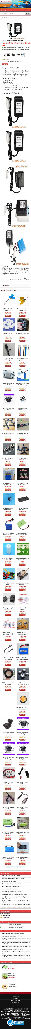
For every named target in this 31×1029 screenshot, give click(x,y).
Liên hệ (16, 1005)
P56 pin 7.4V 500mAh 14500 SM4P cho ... (8, 833)
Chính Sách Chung (15, 1000)
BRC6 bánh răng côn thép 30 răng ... (22, 733)
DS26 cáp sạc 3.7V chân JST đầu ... (22, 783)
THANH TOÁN (15, 1002)
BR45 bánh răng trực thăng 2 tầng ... (22, 484)
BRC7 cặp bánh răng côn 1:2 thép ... (8, 733)
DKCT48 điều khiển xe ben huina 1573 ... (22, 633)
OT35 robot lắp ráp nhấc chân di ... (12, 982)
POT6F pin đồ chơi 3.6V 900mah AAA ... (22, 833)
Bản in (27, 279)
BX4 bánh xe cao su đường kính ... (8, 509)
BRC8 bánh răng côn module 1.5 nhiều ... (8, 409)
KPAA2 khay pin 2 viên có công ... (22, 858)
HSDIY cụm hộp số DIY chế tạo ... (22, 334)
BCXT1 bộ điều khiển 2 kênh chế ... (22, 583)
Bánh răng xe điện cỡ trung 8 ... (22, 608)
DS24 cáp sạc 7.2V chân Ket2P (22, 808)
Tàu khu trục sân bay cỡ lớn (9, 881)
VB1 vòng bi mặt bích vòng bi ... (8, 459)
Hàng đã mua (6, 917)
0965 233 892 (16, 925)
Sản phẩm (15, 998)
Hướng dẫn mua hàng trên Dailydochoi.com (13, 933)
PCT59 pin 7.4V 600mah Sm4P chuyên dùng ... (22, 658)
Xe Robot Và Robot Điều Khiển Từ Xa (11, 886)
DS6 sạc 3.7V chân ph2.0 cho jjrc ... (8, 359)
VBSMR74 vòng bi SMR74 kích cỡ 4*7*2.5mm (22, 410)
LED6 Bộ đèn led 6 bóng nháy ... (8, 783)
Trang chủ (15, 996)
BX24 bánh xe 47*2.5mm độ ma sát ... (22, 683)
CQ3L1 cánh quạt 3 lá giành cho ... (22, 459)
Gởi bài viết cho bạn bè (15, 279)
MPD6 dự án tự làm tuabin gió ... (8, 309)
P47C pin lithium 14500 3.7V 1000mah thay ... (22, 384)
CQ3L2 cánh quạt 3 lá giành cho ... (8, 434)
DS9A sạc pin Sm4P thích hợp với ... (8, 658)
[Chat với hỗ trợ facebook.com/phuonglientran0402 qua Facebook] (20, 924)
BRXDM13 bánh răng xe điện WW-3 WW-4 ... (8, 633)
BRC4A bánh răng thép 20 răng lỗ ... (22, 758)
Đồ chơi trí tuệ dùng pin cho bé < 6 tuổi (11, 891)
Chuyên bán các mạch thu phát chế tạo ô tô (12, 949)
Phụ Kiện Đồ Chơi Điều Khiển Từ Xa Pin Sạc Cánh (14, 894)
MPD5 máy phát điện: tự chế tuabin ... (22, 309)
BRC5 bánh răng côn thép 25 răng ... (8, 758)
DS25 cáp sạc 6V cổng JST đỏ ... (8, 808)
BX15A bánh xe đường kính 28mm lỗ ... (22, 708)
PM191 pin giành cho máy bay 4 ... (22, 509)
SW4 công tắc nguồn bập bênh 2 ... (8, 608)
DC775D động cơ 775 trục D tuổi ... (8, 384)
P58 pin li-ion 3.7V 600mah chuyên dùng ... (22, 534)
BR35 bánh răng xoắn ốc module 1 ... (8, 559)
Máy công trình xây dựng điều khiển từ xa (12, 883)
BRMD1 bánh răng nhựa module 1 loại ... (22, 559)
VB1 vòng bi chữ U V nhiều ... (22, 434)
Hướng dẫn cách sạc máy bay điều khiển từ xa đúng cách (16, 946)
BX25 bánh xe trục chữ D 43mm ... (8, 683)
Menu (4, 10)
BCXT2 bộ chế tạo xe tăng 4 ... (8, 583)
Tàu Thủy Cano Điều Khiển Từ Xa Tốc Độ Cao (13, 878)
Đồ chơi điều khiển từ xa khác (9, 889)
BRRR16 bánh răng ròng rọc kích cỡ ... (8, 334)
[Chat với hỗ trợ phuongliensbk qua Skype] (0, 925)
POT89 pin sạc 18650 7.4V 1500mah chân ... (8, 858)
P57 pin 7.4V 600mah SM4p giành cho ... (8, 534)
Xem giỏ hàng (6, 915)
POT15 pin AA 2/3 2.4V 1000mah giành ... (8, 484)
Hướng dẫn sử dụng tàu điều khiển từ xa (12, 936)
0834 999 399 (18, 927)
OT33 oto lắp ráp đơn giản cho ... (12, 970)
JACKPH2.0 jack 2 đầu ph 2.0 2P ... (22, 359)
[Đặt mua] (5, 65)
